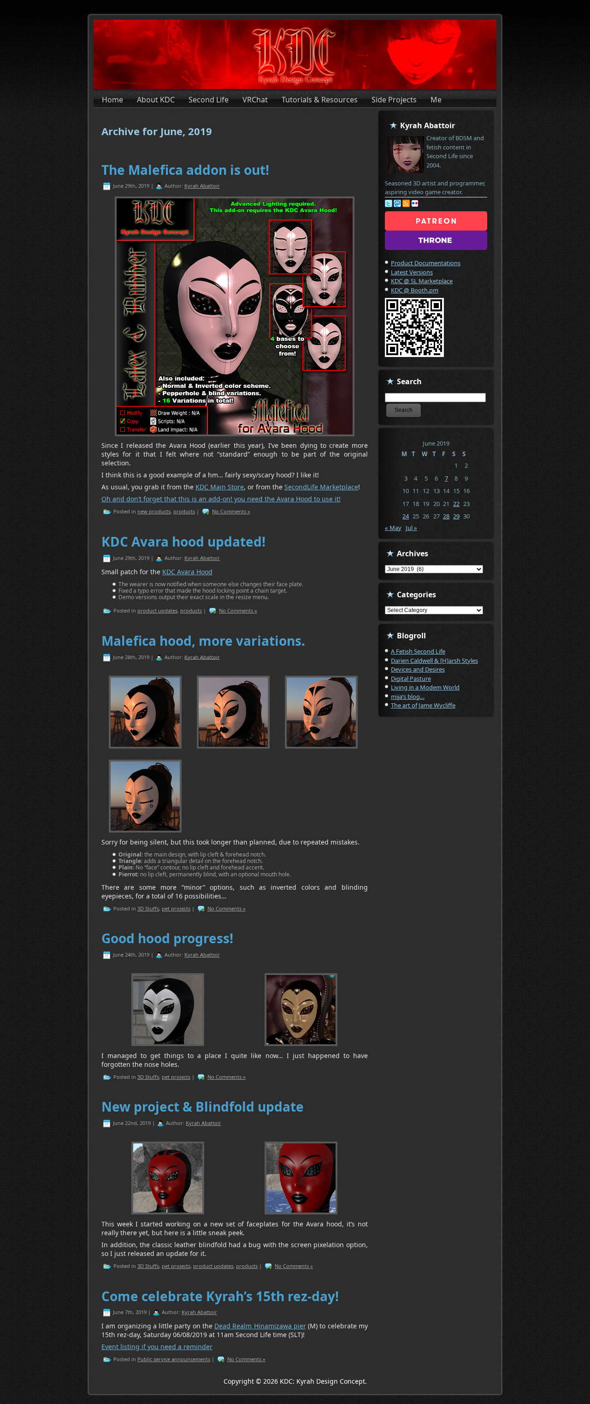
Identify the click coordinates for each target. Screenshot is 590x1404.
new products (154, 511)
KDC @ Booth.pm (414, 290)
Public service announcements (173, 1359)
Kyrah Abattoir (202, 185)
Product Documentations (425, 263)
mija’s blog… (408, 696)
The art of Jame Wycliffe (423, 705)
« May (393, 528)
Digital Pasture (411, 678)
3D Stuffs (148, 908)
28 (446, 516)
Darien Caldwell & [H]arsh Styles (434, 660)
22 (456, 504)
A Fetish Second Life (418, 651)
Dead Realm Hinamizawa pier (260, 1325)
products (184, 511)
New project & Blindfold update (202, 1106)
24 (405, 516)
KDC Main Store (219, 486)
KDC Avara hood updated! (183, 541)
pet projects (176, 908)
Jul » (411, 528)
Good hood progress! (167, 938)
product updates (157, 610)
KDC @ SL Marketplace (422, 281)
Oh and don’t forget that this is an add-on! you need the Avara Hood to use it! (221, 498)
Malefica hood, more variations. (203, 640)
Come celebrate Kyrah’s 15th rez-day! (220, 1296)
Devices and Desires (418, 669)
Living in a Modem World (425, 687)
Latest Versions (412, 272)
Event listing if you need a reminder (156, 1346)
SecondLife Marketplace (321, 486)
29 (456, 516)
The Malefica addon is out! (185, 169)
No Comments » (231, 511)
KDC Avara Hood (187, 571)
